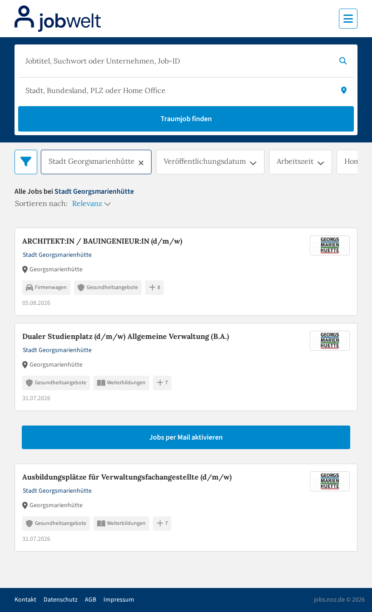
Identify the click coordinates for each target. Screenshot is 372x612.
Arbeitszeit (295, 161)
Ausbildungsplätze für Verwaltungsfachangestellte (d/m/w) (127, 476)
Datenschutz (61, 599)
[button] (141, 162)
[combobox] (176, 60)
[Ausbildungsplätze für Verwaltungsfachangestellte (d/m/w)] (186, 507)
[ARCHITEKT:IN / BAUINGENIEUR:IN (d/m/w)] (186, 271)
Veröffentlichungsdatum (205, 161)
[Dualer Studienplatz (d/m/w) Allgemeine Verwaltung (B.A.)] (186, 367)
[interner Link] (58, 18)
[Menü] (348, 19)
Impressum (118, 599)
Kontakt (25, 599)
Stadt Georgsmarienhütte (92, 161)
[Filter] (26, 162)
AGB (90, 599)
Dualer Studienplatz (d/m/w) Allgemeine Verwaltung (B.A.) (125, 336)
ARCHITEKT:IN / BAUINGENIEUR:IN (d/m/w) (102, 240)
